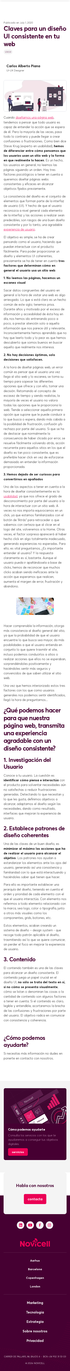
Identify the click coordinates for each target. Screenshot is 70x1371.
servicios (18, 1152)
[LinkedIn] (20, 1225)
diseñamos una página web (35, 117)
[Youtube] (30, 1225)
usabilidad (10, 496)
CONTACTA (35, 1199)
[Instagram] (49, 1225)
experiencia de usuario (19, 229)
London (35, 1286)
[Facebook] (40, 1225)
